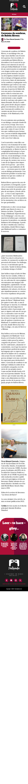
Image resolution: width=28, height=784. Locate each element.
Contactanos (12, 584)
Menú (14, 14)
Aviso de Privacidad (20, 584)
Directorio (5, 584)
